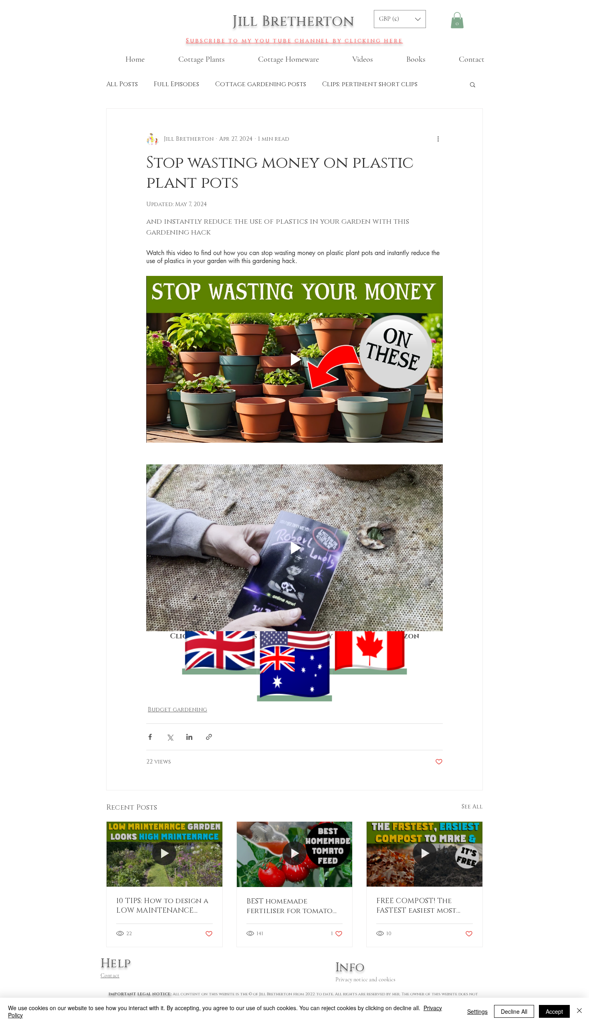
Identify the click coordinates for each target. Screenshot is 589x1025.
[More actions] (438, 139)
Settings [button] (477, 1011)
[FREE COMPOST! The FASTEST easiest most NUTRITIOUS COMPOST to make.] (424, 854)
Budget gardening (177, 709)
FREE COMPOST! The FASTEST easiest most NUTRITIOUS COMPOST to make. (420, 906)
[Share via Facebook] (150, 737)
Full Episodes (176, 84)
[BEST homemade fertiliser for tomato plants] (295, 854)
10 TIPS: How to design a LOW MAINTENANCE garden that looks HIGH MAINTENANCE (162, 906)
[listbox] (400, 19)
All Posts (122, 84)
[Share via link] (209, 737)
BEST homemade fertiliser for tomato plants (289, 906)
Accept (554, 1011)
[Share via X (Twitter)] (169, 737)
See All (472, 806)
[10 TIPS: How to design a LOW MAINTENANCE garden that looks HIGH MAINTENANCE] (164, 854)
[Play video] (294, 359)
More (331, 84)
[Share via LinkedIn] (189, 737)
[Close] (579, 1011)
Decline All (514, 1011)
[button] (400, 19)
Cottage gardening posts (260, 84)
